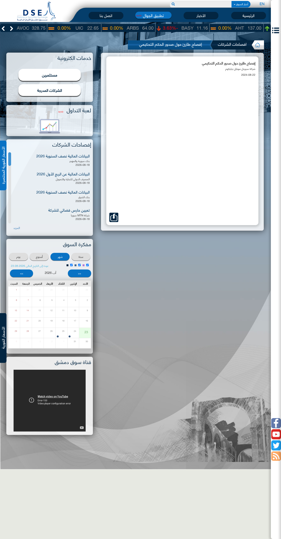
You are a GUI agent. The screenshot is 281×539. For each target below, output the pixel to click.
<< (79, 273)
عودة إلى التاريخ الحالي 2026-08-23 (30, 265)
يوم (18, 256)
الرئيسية (248, 15)
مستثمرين (49, 74)
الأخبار (201, 15)
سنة (81, 256)
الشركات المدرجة (49, 90)
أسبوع (39, 256)
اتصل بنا (106, 15)
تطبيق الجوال (153, 15)
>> (21, 273)
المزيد (16, 227)
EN (262, 3)
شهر (60, 256)
